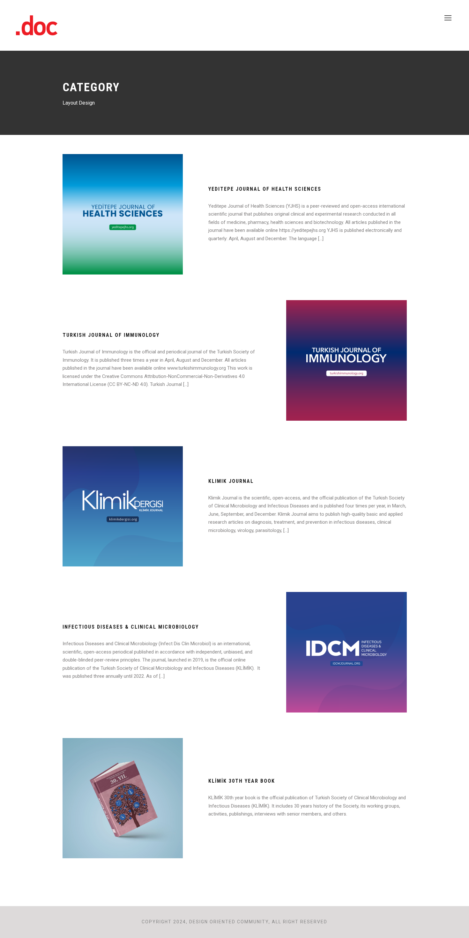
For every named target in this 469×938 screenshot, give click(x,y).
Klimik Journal (231, 481)
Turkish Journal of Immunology (111, 335)
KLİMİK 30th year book (241, 781)
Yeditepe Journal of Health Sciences (264, 189)
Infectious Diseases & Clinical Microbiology (131, 627)
